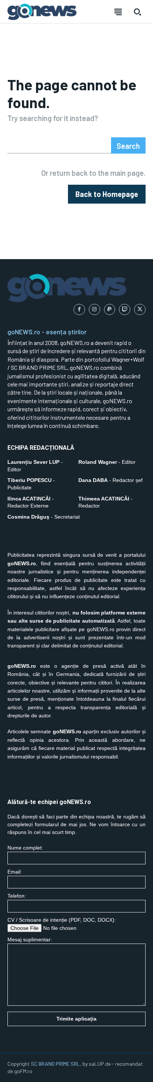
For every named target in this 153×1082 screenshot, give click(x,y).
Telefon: (16, 896)
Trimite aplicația (76, 1019)
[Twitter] (140, 309)
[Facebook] (79, 309)
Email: (14, 872)
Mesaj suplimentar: (29, 939)
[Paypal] (109, 309)
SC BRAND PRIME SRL (55, 1064)
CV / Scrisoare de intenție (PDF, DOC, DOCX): (61, 920)
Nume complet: (25, 848)
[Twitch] (124, 309)
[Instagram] (94, 309)
